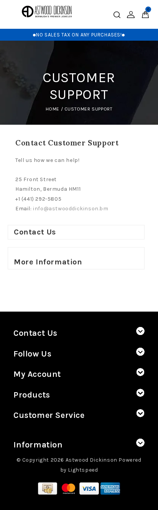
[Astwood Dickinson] (47, 11)
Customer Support (88, 109)
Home (52, 109)
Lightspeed (83, 470)
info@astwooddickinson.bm (70, 208)
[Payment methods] (48, 488)
